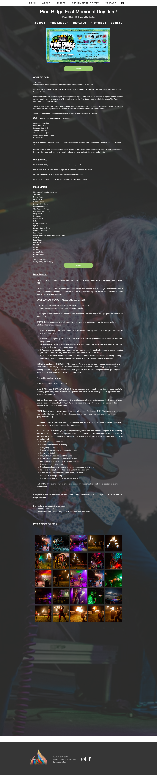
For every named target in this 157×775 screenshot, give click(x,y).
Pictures (98, 22)
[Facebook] (127, 2)
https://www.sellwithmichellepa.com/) (74, 511)
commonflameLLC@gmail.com (64, 759)
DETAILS (79, 22)
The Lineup (59, 22)
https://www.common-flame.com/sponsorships (69, 179)
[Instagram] (122, 2)
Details (78, 69)
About (40, 22)
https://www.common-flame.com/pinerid (60, 165)
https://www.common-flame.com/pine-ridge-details (61, 308)
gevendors (79, 165)
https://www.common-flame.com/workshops (67, 174)
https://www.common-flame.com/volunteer (76, 170)
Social (117, 22)
